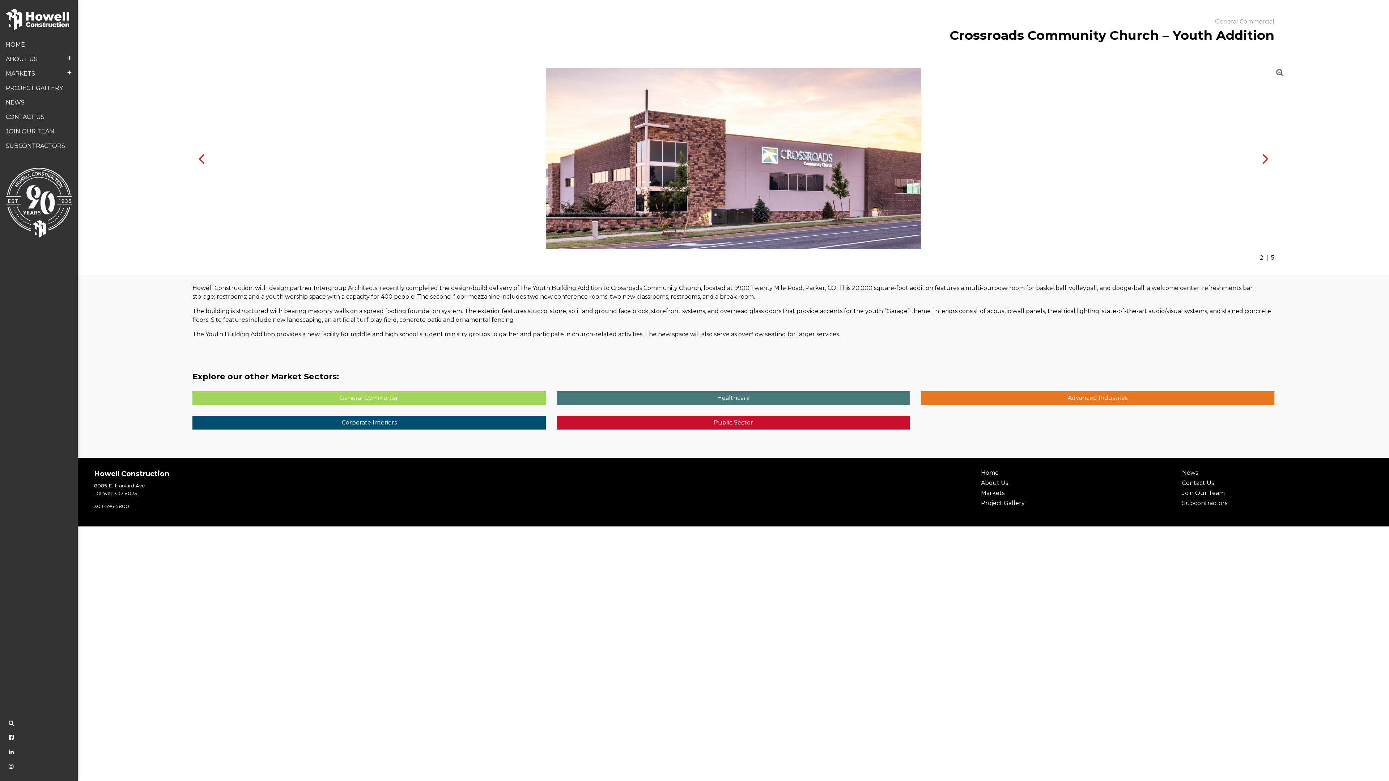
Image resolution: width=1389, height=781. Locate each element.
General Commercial (369, 397)
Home (15, 44)
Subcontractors (35, 145)
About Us (39, 58)
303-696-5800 (111, 506)
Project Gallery (34, 88)
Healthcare (733, 397)
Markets (39, 72)
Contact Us (25, 117)
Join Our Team (30, 131)
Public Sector (733, 422)
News (15, 102)
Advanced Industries (1097, 397)
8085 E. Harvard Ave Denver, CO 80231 (119, 489)
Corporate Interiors (369, 422)
